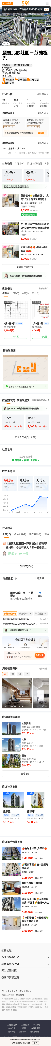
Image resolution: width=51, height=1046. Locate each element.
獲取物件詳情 (30, 215)
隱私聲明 (26, 1043)
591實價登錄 (12, 1025)
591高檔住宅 (35, 1028)
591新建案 (25, 1025)
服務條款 (22, 1032)
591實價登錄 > (8, 991)
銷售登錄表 (42, 400)
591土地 (36, 1025)
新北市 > (19, 991)
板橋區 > (27, 991)
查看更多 (25, 773)
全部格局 (43, 288)
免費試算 (39, 655)
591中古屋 (11, 1028)
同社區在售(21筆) (25, 267)
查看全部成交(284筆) (25, 437)
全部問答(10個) (25, 566)
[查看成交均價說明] (26, 70)
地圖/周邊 (39, 578)
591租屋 (22, 1028)
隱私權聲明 (34, 1032)
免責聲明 (11, 1032)
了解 (46, 9)
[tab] (8, 400)
